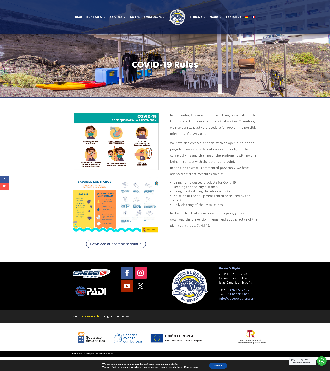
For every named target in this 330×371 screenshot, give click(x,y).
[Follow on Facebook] (127, 273)
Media (214, 17)
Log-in (108, 316)
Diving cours (152, 17)
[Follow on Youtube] (127, 286)
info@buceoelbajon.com (237, 298)
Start (78, 17)
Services (116, 17)
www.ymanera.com (104, 353)
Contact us (233, 17)
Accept (218, 365)
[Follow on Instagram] (141, 273)
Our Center (94, 17)
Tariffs (135, 17)
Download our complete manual (116, 243)
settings (193, 367)
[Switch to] (246, 17)
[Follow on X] (141, 286)
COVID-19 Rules (91, 316)
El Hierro (196, 17)
